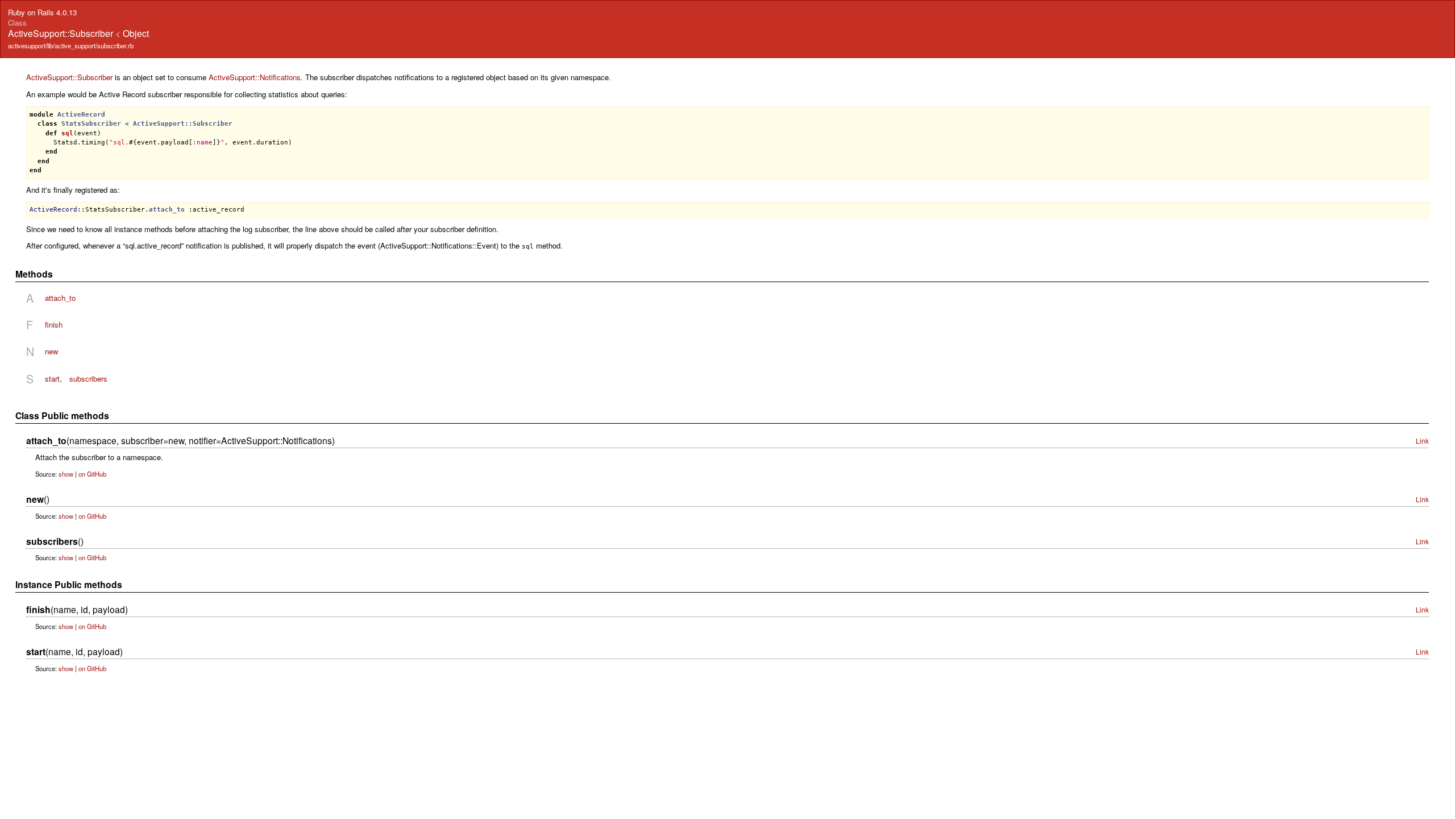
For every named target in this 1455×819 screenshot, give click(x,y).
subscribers (88, 378)
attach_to (60, 297)
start (52, 378)
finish (54, 324)
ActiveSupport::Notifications (255, 77)
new (51, 351)
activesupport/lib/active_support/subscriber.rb (71, 45)
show (66, 473)
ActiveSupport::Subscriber (69, 77)
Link (1422, 440)
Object (136, 33)
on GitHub (92, 473)
